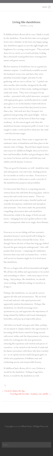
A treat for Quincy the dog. (13, 391)
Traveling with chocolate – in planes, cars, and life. (30, 394)
